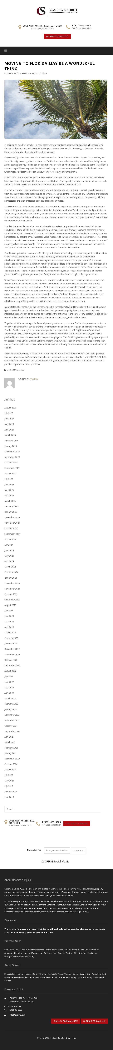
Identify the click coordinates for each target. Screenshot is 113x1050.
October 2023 (11, 594)
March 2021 (10, 742)
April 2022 (9, 692)
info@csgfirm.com (17, 1014)
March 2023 (10, 632)
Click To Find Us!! (13, 1006)
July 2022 (8, 676)
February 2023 (11, 638)
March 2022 (10, 698)
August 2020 (10, 769)
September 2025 (12, 468)
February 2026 (11, 440)
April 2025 (9, 495)
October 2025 (11, 462)
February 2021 (11, 747)
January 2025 (10, 511)
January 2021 (10, 753)
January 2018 (10, 791)
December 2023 (12, 583)
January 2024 (10, 577)
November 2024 (12, 522)
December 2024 (12, 517)
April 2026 (9, 429)
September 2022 (12, 665)
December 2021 (12, 714)
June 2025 (9, 484)
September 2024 (12, 533)
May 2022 (9, 687)
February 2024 (11, 572)
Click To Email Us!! (67, 1021)
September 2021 (12, 731)
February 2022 (11, 703)
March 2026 (10, 435)
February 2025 (11, 506)
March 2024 (10, 566)
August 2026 (10, 407)
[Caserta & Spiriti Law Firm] (57, 10)
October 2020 (11, 764)
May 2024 (9, 555)
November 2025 (12, 457)
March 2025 (10, 501)
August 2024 (10, 539)
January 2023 (10, 643)
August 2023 (10, 605)
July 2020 (8, 775)
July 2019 (8, 786)
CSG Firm (22, 73)
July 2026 (8, 413)
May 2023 (9, 621)
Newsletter (34, 850)
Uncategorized (16, 370)
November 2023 (12, 588)
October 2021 (11, 725)
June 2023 (9, 616)
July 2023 (8, 610)
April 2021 (9, 736)
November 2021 (12, 720)
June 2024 (9, 550)
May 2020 (9, 780)
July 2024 (8, 544)
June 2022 (9, 682)
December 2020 (12, 758)
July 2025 (8, 479)
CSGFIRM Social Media (55, 861)
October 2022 (11, 660)
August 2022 (10, 670)
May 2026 (9, 424)
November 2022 (12, 654)
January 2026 (10, 446)
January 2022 (10, 709)
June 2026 (9, 418)
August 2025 (10, 473)
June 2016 (9, 797)
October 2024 (11, 528)
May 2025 (9, 490)
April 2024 (9, 561)
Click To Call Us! (58, 36)
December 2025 (12, 451)
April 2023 (9, 627)
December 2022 (12, 649)
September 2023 (12, 599)
